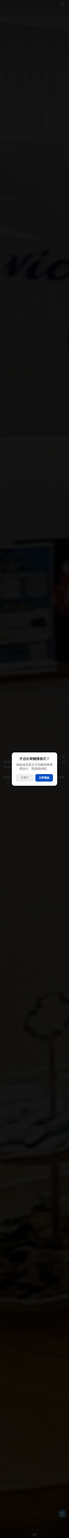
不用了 (25, 777)
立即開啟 (44, 777)
